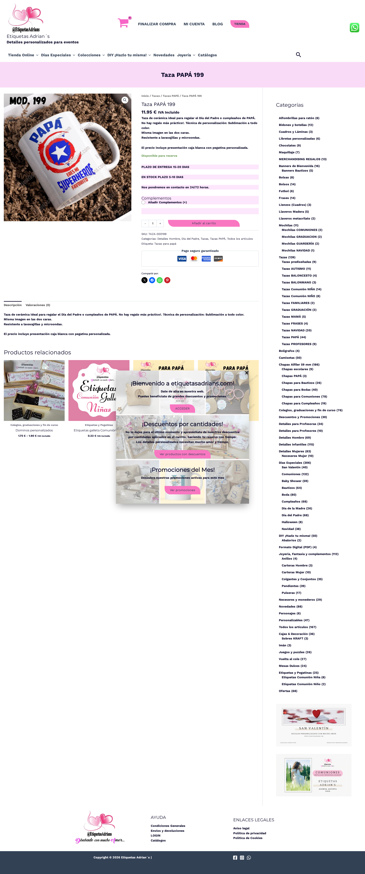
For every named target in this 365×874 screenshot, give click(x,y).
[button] (239, 24)
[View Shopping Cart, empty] (123, 24)
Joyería (184, 55)
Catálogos (207, 55)
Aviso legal (241, 828)
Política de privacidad (249, 833)
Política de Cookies (248, 838)
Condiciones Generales (168, 826)
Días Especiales (56, 55)
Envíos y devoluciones (167, 831)
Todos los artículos (240, 238)
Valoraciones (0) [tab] (38, 305)
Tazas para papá (165, 243)
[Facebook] (235, 857)
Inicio (145, 96)
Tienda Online (21, 55)
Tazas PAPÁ (171, 96)
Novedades (164, 55)
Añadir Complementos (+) (167, 202)
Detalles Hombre (168, 238)
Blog (217, 24)
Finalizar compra (157, 24)
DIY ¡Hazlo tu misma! (127, 55)
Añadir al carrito (204, 223)
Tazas (156, 96)
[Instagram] (242, 857)
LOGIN (155, 835)
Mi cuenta (194, 24)
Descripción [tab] (13, 305)
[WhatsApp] (249, 857)
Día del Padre (190, 238)
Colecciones (89, 55)
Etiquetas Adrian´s (28, 36)
